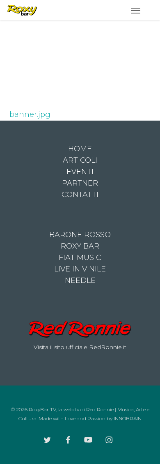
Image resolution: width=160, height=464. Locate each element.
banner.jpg (29, 114)
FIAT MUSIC (80, 257)
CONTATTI (80, 194)
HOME (80, 148)
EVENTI (80, 171)
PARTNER (80, 183)
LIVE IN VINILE (80, 269)
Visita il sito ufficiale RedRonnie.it (80, 347)
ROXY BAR (80, 246)
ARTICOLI (80, 160)
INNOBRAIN (128, 418)
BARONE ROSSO (80, 234)
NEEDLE (80, 280)
